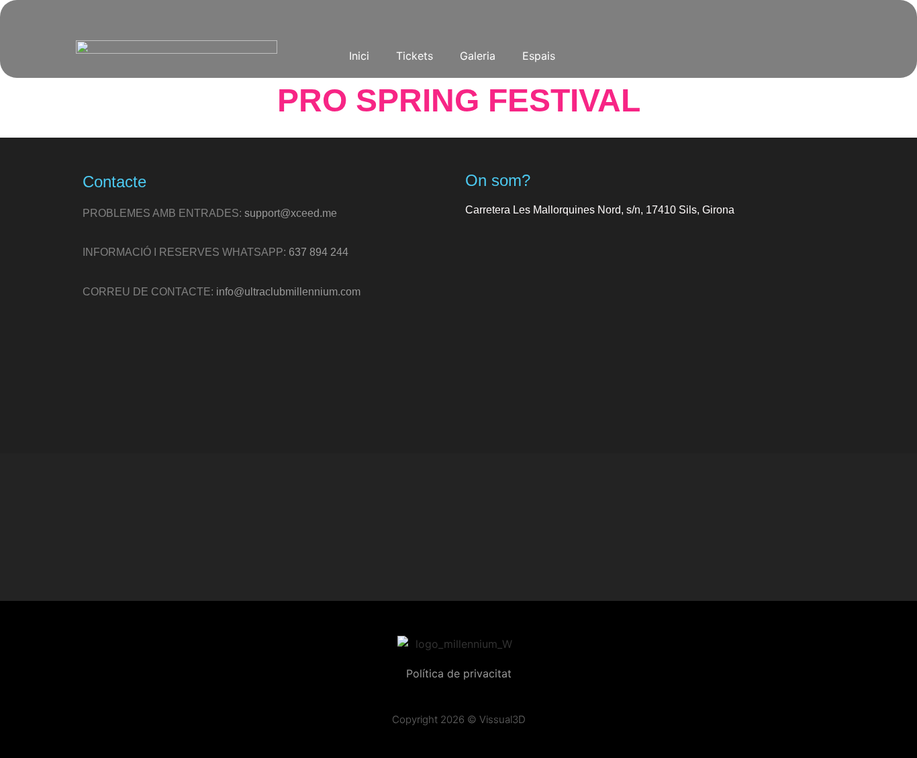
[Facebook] (675, 55)
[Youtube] (708, 55)
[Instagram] (609, 55)
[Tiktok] (642, 55)
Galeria (477, 55)
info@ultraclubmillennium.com (288, 291)
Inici (359, 55)
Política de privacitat (459, 673)
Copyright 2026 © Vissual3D (459, 719)
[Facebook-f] (472, 527)
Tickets (414, 55)
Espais (538, 55)
